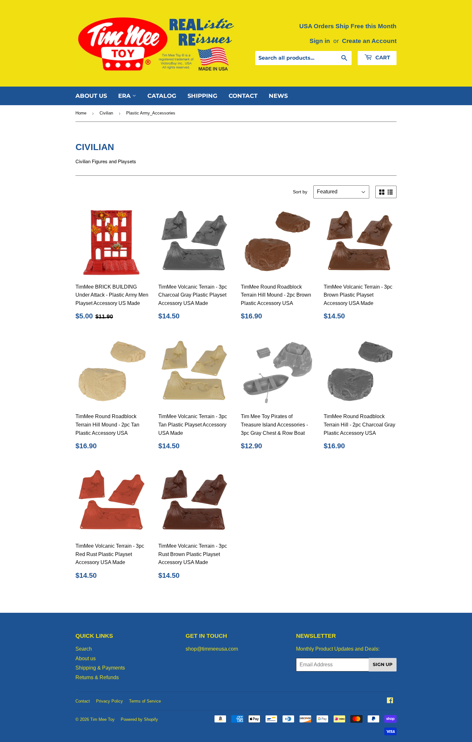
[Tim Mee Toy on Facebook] (390, 701)
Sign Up (382, 664)
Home (80, 113)
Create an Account (369, 41)
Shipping (202, 95)
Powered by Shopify (139, 719)
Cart (382, 58)
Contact (243, 95)
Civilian (106, 113)
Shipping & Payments (100, 667)
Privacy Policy (109, 701)
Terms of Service (145, 701)
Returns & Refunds (97, 677)
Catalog (161, 95)
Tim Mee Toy (102, 719)
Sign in (320, 41)
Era (125, 95)
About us (91, 95)
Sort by (300, 191)
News (278, 95)
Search (83, 649)
